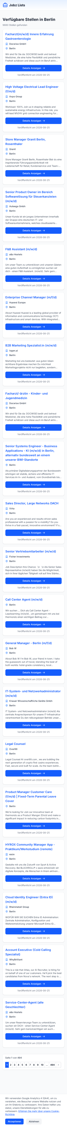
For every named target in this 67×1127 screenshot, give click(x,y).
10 (42, 1064)
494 (52, 1064)
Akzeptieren (14, 1121)
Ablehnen (34, 1121)
